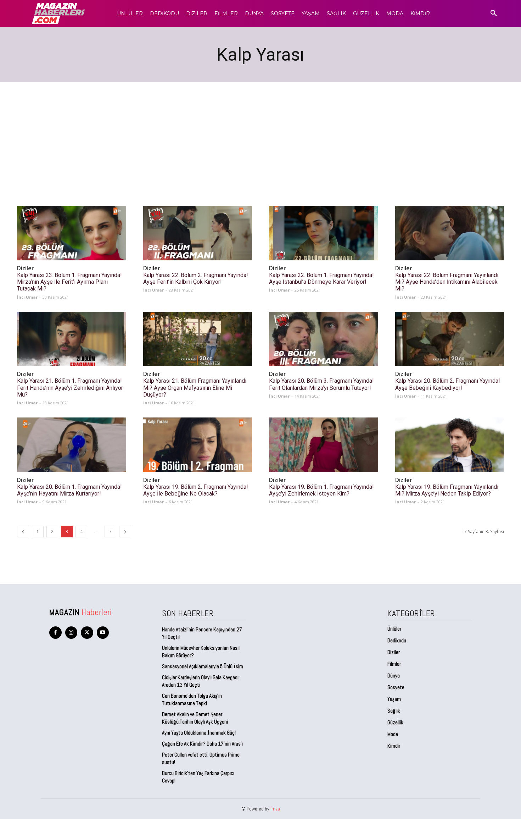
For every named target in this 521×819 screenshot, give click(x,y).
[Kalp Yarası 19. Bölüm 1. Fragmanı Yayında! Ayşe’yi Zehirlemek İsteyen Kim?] (323, 444)
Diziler (25, 268)
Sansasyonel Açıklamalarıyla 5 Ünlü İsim (202, 666)
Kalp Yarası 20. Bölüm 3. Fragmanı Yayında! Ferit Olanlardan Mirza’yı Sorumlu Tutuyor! (321, 384)
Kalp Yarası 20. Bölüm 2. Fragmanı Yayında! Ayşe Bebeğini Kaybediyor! (447, 384)
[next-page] (125, 531)
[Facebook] (55, 632)
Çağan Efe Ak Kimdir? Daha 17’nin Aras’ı (203, 743)
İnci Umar (27, 297)
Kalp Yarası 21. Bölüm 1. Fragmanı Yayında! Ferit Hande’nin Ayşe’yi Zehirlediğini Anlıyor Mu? (70, 387)
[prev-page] (23, 531)
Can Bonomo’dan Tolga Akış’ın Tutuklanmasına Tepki (192, 699)
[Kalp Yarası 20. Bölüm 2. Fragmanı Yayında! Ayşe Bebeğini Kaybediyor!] (449, 339)
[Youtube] (103, 632)
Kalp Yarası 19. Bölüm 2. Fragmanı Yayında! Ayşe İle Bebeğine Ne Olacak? (195, 490)
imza (275, 809)
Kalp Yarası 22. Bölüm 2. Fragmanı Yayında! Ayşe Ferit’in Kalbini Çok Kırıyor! (195, 278)
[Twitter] (87, 632)
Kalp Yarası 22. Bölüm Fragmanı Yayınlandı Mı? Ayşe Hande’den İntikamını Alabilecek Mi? (446, 282)
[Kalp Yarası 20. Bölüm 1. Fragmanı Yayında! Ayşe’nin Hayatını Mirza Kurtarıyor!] (71, 444)
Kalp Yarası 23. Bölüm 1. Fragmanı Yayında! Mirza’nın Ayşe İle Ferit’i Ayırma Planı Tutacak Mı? (69, 282)
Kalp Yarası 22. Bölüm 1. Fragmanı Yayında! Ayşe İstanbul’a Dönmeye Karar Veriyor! (321, 278)
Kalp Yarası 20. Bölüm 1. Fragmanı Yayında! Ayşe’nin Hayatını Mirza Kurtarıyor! (69, 490)
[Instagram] (71, 632)
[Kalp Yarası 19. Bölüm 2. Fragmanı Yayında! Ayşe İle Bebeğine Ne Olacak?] (197, 444)
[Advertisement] (260, 135)
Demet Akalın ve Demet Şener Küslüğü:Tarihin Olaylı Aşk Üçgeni (195, 718)
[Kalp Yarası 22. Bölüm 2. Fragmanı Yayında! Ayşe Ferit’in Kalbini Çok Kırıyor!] (197, 233)
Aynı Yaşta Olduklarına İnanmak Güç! (199, 732)
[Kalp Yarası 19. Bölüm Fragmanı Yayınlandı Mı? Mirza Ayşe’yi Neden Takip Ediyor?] (449, 444)
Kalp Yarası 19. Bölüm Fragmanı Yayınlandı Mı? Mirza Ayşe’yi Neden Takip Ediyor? (446, 490)
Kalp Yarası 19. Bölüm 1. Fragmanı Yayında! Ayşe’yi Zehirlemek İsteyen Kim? (321, 490)
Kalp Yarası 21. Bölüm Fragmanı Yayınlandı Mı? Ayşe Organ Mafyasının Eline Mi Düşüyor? (194, 387)
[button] (493, 13)
